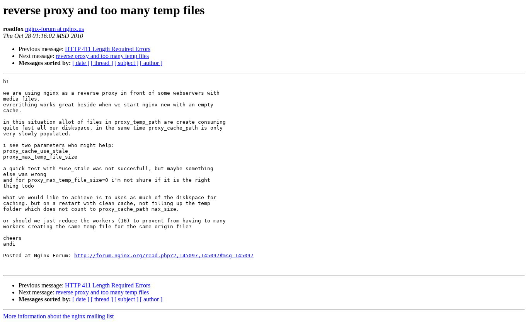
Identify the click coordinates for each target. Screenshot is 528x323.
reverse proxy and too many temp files (102, 56)
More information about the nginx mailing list (58, 316)
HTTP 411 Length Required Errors (107, 49)
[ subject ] (126, 63)
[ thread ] (102, 63)
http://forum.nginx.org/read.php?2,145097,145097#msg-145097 (164, 255)
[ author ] (151, 63)
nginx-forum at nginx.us (54, 29)
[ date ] (80, 63)
